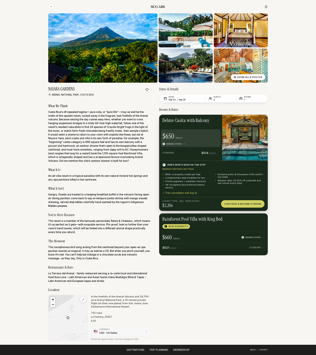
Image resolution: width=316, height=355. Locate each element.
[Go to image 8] (254, 119)
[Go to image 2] (238, 119)
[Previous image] (231, 119)
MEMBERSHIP (181, 349)
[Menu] (266, 6)
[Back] (51, 7)
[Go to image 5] (246, 119)
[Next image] (258, 119)
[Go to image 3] (241, 119)
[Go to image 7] (251, 119)
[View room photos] (263, 119)
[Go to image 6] (249, 119)
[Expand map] (83, 300)
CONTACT (263, 350)
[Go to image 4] (243, 119)
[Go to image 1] (236, 119)
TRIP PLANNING (158, 349)
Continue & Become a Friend (242, 204)
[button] (68, 318)
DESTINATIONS (135, 349)
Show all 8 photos (249, 77)
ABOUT (253, 350)
